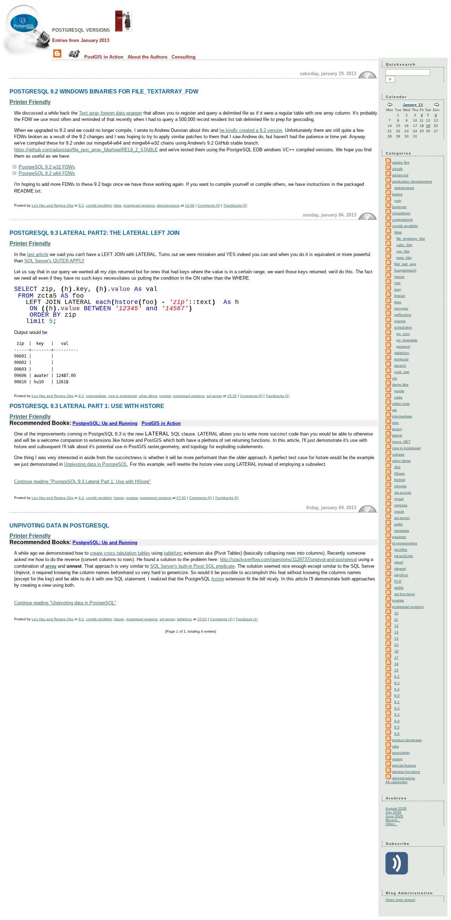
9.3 (81, 396)
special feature (404, 765)
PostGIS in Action (103, 57)
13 (396, 632)
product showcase (407, 740)
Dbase (399, 473)
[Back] (390, 105)
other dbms (148, 396)
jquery (397, 429)
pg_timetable (407, 340)
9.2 (81, 205)
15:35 (232, 396)
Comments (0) (209, 205)
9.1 (397, 702)
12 (396, 626)
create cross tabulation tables (120, 553)
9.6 (397, 734)
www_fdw (404, 258)
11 (396, 619)
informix (400, 486)
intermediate (96, 396)
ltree (397, 302)
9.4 (397, 721)
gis (394, 410)
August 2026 (396, 808)
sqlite (398, 524)
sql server (214, 396)
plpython (401, 575)
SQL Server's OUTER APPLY (54, 260)
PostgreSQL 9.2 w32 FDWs (47, 167)
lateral (397, 435)
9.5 (397, 727)
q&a (395, 746)
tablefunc (173, 553)
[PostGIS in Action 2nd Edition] (123, 29)
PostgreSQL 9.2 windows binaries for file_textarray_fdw (104, 91)
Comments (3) (221, 619)
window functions (406, 772)
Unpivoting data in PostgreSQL (95, 464)
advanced (400, 175)
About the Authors (147, 57)
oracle (399, 511)
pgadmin (399, 537)
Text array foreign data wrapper (110, 113)
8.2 (397, 676)
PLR (397, 581)
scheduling (403, 327)
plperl (398, 562)
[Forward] (436, 105)
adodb (397, 169)
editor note (401, 404)
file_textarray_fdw (410, 238)
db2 (397, 467)
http (397, 283)
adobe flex (400, 162)
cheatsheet (401, 213)
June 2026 (394, 816)
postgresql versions (81, 29)
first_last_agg (405, 264)
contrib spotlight (99, 205)
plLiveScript (403, 556)
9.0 (397, 695)
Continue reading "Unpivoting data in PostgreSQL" (65, 602)
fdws (117, 205)
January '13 (413, 104)
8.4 (397, 689)
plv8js (398, 588)
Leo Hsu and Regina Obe (53, 205)
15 (396, 645)
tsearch (400, 365)
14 (396, 638)
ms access (402, 492)
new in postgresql (122, 396)
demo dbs (400, 384)
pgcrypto (401, 308)
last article (37, 254)
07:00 (181, 498)
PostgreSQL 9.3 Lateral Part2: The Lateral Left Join (95, 233)
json (397, 289)
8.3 (397, 683)
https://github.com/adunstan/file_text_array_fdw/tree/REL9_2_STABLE (86, 149)
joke (395, 423)
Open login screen (400, 900)
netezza (400, 505)
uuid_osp (401, 372)
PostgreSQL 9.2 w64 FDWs (47, 173)
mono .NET (401, 442)
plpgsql (400, 569)
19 (428, 126)
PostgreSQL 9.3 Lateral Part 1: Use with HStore (87, 406)
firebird (399, 480)
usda (398, 397)
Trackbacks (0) (235, 205)
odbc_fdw (404, 245)
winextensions (168, 205)
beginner (399, 207)
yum (397, 200)
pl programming (404, 543)
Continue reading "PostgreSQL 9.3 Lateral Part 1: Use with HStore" (82, 481)
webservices (404, 188)
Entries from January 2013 (80, 40)
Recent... (392, 820)
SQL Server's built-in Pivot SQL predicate (192, 566)
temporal (401, 359)
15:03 (202, 619)
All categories (396, 782)
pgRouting (402, 315)
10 (396, 613)
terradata (401, 530)
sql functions (404, 594)
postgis (165, 396)
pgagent (403, 346)
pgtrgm (400, 321)
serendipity (401, 753)
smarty (397, 759)
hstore (119, 498)
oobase (398, 454)
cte (394, 378)
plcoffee (400, 550)
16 (396, 651)
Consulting (184, 57)
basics (397, 194)
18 (396, 664)
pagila (399, 391)
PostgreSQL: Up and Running (105, 423)
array (50, 566)
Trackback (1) (247, 619)
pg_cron (403, 334)
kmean (399, 296)
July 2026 (393, 812)
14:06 (189, 205)
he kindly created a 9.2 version (251, 130)
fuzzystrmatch (405, 270)
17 (396, 657)
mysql (398, 499)
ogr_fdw (402, 251)
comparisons (402, 219)
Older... (391, 824)
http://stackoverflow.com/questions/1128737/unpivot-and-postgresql (288, 559)
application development (412, 181)
